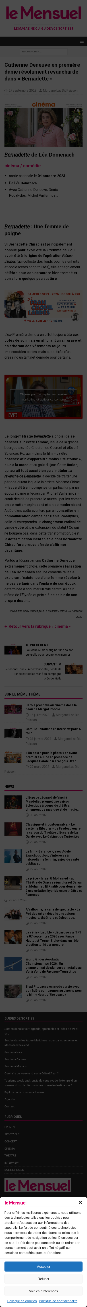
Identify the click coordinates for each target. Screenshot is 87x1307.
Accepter (43, 1266)
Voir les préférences (43, 1291)
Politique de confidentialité (58, 1301)
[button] (80, 1202)
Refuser (43, 1279)
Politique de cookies (22, 1301)
